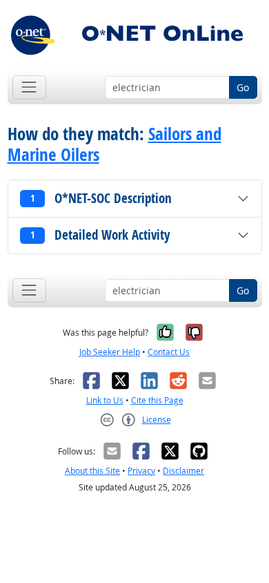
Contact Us (169, 352)
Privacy (141, 471)
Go (243, 87)
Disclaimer (183, 471)
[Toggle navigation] (29, 87)
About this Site (92, 471)
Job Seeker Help (109, 352)
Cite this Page (157, 400)
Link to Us (104, 400)
